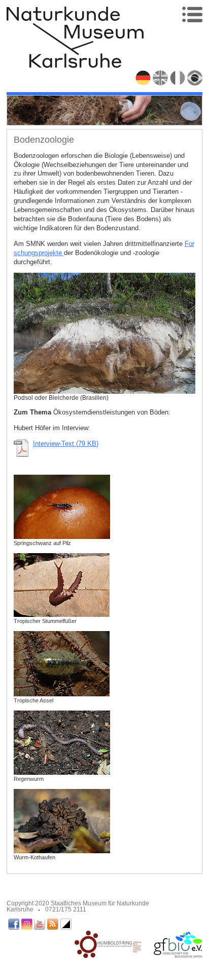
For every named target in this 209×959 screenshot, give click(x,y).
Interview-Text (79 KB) (65, 443)
